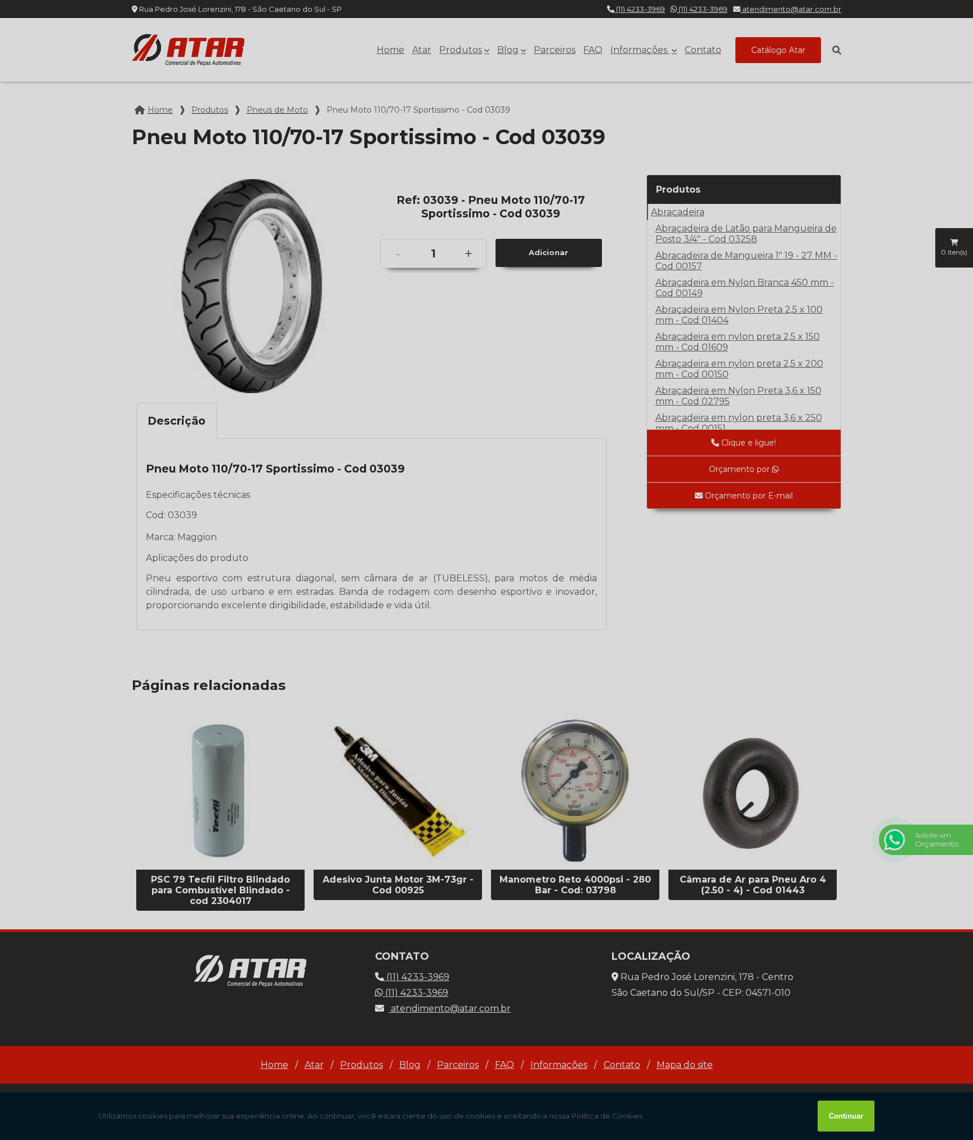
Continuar (846, 1116)
